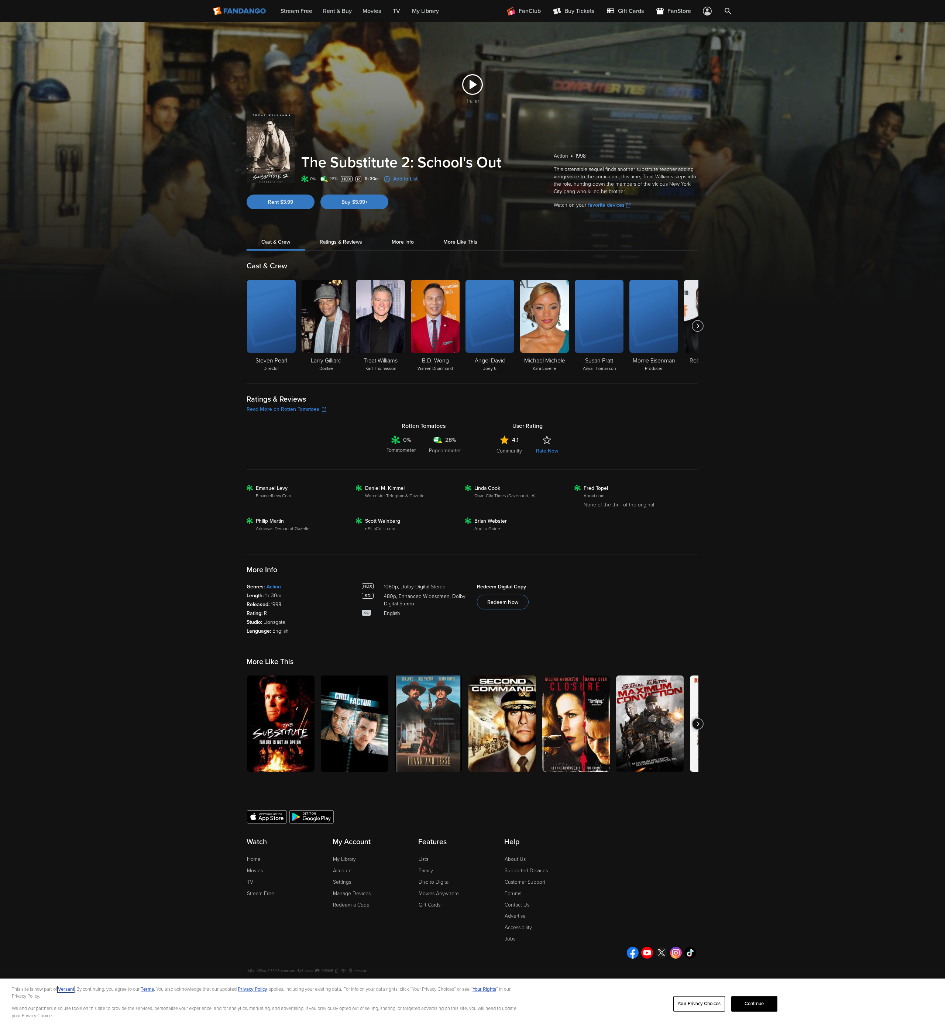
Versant (66, 989)
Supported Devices (526, 870)
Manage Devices (352, 893)
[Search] (728, 11)
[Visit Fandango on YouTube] (647, 952)
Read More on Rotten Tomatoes (283, 409)
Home (254, 859)
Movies (255, 870)
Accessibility (518, 927)
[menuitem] (625, 11)
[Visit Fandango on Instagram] (676, 952)
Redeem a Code (351, 905)
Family (426, 870)
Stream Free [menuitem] (296, 11)
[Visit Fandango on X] (661, 952)
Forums (513, 893)
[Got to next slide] (697, 325)
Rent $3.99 (280, 202)
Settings (342, 882)
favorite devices (606, 205)
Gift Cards (429, 905)
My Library (344, 859)
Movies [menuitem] (371, 11)
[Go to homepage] (240, 11)
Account (342, 870)
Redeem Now (502, 602)
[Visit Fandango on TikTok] (690, 952)
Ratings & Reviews (341, 242)
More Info (403, 242)
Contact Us (517, 905)
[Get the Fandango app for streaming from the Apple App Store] (267, 816)
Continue (754, 1004)
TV (250, 882)
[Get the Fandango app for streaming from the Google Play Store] (311, 816)
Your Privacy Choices (699, 1004)
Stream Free (260, 893)
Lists (423, 859)
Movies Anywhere (439, 893)
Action (274, 587)
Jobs (510, 939)
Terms (147, 989)
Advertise (515, 916)
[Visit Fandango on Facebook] (632, 952)
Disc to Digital (434, 882)
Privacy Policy (252, 989)
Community (509, 451)
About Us (515, 859)
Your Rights (484, 989)
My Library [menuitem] (425, 11)
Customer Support (525, 882)
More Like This (460, 242)
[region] (472, 1003)
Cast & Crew (275, 242)
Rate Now (547, 451)
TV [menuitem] (396, 11)
